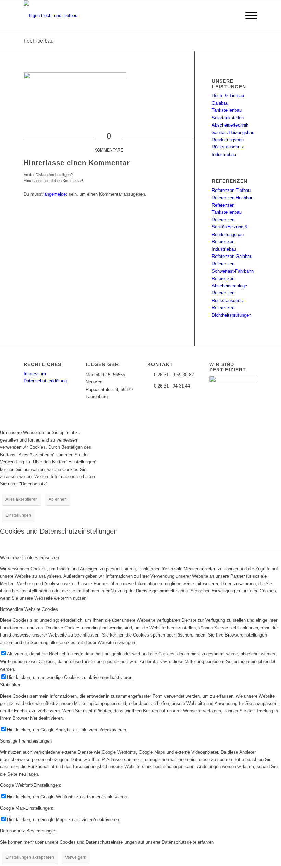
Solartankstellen (228, 117)
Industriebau (224, 154)
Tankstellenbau (227, 110)
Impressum (35, 373)
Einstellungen (18, 515)
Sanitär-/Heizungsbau (233, 132)
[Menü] (248, 15)
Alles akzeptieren (21, 499)
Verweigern (75, 857)
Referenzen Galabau (232, 256)
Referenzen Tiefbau (231, 190)
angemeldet (55, 194)
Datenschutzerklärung (45, 380)
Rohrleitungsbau (228, 139)
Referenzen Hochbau (232, 197)
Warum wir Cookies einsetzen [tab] (29, 557)
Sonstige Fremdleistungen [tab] (26, 741)
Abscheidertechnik (230, 125)
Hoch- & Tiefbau (228, 95)
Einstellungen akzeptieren (29, 857)
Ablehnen (58, 499)
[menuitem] (248, 15)
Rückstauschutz (228, 146)
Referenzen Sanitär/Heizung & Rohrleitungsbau (230, 227)
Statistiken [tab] (10, 684)
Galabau (220, 103)
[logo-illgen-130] (50, 15)
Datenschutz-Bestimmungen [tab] (28, 831)
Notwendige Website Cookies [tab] (29, 609)
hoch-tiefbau (39, 41)
